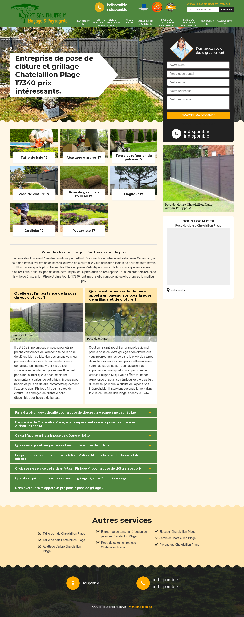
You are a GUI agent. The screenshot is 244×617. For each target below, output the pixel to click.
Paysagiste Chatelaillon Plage (179, 544)
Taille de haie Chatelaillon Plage (64, 533)
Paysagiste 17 (224, 22)
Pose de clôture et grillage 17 (167, 22)
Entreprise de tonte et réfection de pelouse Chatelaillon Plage (124, 534)
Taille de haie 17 (128, 22)
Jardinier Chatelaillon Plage (177, 538)
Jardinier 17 (83, 22)
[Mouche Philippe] (39, 13)
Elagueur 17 (207, 22)
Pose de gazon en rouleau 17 (188, 22)
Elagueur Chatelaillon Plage (177, 531)
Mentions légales (140, 607)
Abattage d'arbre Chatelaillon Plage (62, 549)
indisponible (117, 5)
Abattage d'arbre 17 (145, 22)
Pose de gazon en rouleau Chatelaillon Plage (118, 545)
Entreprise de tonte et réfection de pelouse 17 (106, 22)
